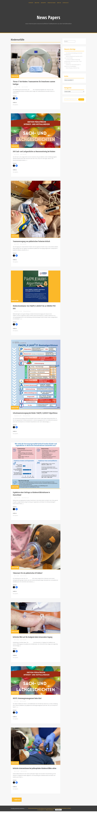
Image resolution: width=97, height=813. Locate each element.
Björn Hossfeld (25, 87)
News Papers (48, 17)
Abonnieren (81, 99)
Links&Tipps (43, 2)
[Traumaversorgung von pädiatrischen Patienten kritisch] (35, 209)
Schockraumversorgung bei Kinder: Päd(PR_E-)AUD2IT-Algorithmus (35, 413)
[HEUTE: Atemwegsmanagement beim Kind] (35, 680)
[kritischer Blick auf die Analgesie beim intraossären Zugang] (35, 617)
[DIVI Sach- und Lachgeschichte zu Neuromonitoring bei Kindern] (35, 130)
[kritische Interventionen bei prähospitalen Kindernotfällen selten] (35, 746)
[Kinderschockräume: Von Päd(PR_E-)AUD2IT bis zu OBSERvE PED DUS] (35, 286)
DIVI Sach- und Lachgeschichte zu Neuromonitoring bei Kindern (34, 151)
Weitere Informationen (50, 809)
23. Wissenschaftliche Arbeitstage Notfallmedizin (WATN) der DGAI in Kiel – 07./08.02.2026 (73, 61)
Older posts (17, 799)
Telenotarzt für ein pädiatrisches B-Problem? (27, 573)
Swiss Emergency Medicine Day (72, 68)
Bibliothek (37, 2)
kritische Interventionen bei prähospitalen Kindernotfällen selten (34, 768)
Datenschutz (65, 2)
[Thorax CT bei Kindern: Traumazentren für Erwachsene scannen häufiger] (35, 61)
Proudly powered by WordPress (17, 808)
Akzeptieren (58, 809)
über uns (59, 2)
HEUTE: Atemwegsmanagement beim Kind (27, 698)
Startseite (31, 2)
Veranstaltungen (51, 2)
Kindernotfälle (15, 76)
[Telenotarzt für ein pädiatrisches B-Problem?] (35, 546)
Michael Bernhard (27, 311)
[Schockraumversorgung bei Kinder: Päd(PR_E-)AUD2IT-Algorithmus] (35, 374)
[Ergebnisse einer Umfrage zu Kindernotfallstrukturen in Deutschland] (35, 465)
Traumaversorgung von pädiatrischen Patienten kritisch (31, 241)
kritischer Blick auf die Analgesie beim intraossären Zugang (32, 637)
